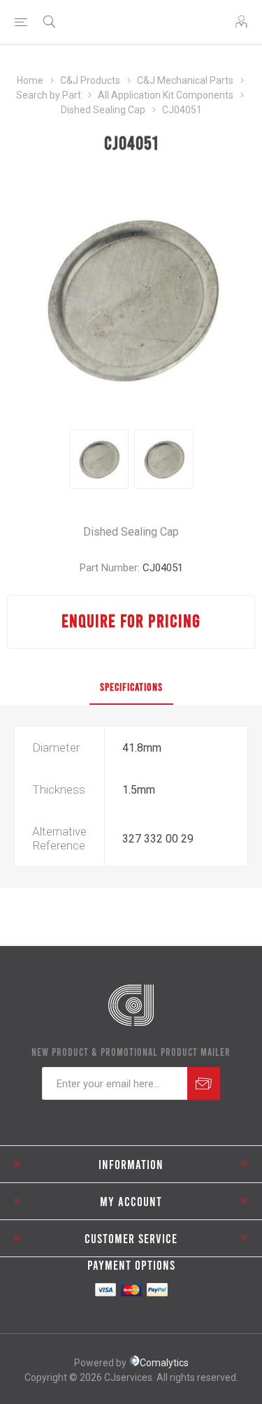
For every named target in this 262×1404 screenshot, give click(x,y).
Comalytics (164, 1362)
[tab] (131, 687)
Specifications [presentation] (131, 686)
